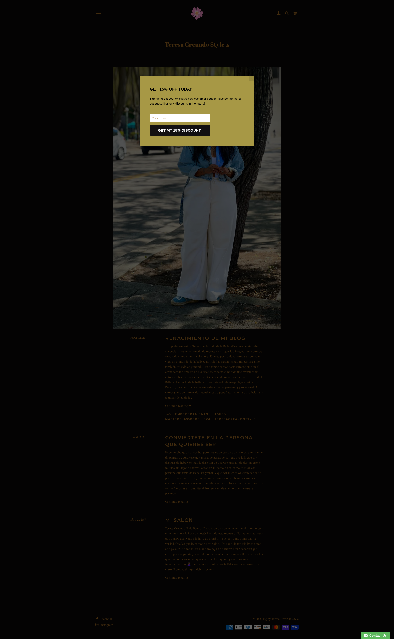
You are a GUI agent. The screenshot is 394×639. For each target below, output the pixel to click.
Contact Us (377, 635)
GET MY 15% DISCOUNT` (180, 130)
